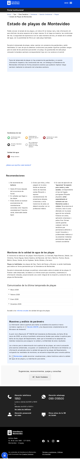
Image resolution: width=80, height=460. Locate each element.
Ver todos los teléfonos (23, 409)
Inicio (9, 14)
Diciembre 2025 (15, 304)
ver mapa (18, 415)
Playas (56, 14)
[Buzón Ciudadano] (40, 377)
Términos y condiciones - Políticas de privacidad (52, 453)
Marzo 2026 (14, 290)
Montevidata (18, 356)
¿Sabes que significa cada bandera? (18, 165)
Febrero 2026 (15, 294)
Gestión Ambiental (45, 14)
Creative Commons (27, 454)
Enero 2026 (14, 299)
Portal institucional (15, 10)
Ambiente (34, 14)
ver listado (52, 415)
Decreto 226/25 (32, 327)
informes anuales (22, 311)
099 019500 (56, 398)
